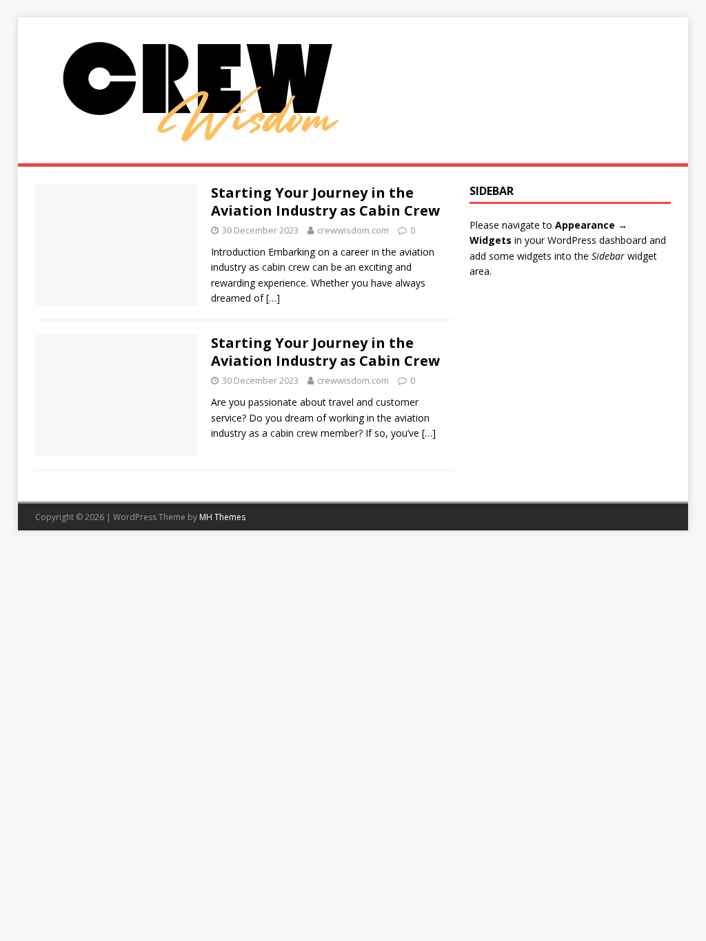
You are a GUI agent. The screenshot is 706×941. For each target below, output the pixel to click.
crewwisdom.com (353, 230)
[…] (273, 297)
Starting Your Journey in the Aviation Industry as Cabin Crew (325, 201)
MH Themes (222, 517)
